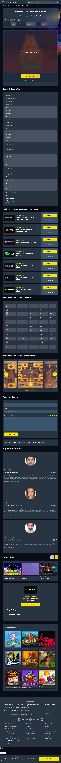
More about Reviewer (9, 515)
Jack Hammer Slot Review (11, 668)
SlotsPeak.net (30, 701)
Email (5, 408)
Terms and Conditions (50, 731)
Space (14, 573)
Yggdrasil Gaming (30, 564)
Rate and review (9, 415)
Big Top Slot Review (26, 687)
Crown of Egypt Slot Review (11, 735)
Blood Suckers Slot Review (11, 728)
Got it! (49, 758)
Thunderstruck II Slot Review (12, 740)
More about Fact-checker (10, 550)
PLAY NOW (3, 753)
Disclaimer (48, 726)
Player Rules (48, 733)
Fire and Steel (44, 578)
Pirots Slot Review (26, 648)
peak (13, 2)
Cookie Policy (48, 738)
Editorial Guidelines (30, 733)
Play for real (30, 76)
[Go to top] (58, 760)
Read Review (50, 220)
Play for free (12, 569)
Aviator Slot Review (43, 648)
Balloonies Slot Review (10, 648)
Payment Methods (30, 738)
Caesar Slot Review (9, 733)
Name (6, 402)
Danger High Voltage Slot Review (13, 687)
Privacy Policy (48, 735)
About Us (28, 726)
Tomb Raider (42, 668)
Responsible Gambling (31, 735)
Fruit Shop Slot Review (44, 686)
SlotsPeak (6, 5)
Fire (50, 573)
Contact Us (28, 728)
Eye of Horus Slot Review (28, 668)
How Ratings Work (30, 731)
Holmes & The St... (28, 578)
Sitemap (7, 743)
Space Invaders (9, 578)
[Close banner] (0, 748)
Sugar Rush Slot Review (10, 731)
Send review (11, 434)
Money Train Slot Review (11, 738)
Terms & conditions (31, 80)
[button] (55, 374)
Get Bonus (50, 215)
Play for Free (32, 53)
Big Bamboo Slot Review (11, 726)
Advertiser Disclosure (50, 728)
